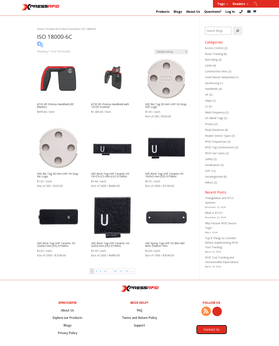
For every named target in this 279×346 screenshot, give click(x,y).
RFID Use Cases (215, 153)
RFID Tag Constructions (219, 147)
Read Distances (214, 130)
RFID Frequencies (216, 141)
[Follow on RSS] (206, 311)
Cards (208, 65)
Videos (209, 182)
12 (126, 271)
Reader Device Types (218, 135)
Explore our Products (67, 317)
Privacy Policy (67, 333)
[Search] (237, 31)
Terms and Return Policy (139, 317)
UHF (207, 171)
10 (115, 271)
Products (162, 11)
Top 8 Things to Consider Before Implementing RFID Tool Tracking (221, 242)
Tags (221, 4)
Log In (230, 11)
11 (120, 271)
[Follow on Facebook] (217, 311)
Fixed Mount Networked (220, 77)
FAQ (139, 310)
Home (40, 29)
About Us (193, 11)
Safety (209, 159)
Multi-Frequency (215, 112)
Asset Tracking (214, 54)
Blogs (178, 11)
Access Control (214, 48)
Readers (239, 4)
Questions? (212, 11)
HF (206, 94)
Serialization (212, 165)
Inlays (208, 100)
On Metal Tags (214, 118)
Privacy (209, 124)
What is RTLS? (213, 213)
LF (206, 106)
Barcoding (211, 59)
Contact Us (212, 329)
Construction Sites (216, 71)
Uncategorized (214, 176)
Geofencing (212, 83)
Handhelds (211, 89)
